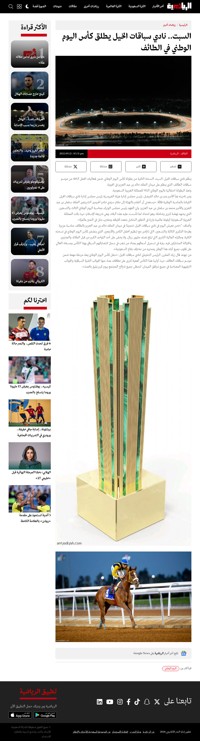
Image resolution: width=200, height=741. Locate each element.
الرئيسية (183, 25)
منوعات (57, 6)
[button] (19, 6)
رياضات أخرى (91, 6)
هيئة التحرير (135, 732)
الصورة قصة (39, 6)
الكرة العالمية (113, 6)
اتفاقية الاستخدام (120, 732)
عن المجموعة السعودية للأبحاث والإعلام (92, 732)
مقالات (73, 6)
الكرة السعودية (137, 6)
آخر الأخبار (158, 6)
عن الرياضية (148, 732)
